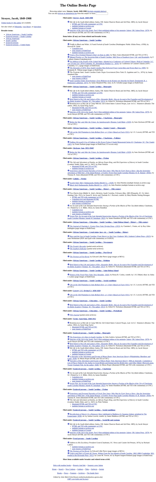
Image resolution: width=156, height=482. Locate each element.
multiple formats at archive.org (83, 26)
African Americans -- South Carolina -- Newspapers (93, 242)
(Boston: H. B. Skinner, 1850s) (109, 172)
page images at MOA (79, 78)
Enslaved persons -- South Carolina (18, 36)
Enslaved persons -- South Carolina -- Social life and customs (96, 420)
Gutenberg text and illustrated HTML (85, 199)
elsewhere (37, 27)
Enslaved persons (12, 43)
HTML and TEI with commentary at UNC (87, 24)
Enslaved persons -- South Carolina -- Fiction (90, 389)
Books (59, 473)
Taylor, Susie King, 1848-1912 (84, 319)
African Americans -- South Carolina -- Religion (91, 261)
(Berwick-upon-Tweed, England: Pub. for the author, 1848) (110, 363)
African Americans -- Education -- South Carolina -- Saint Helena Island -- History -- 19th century (110, 222)
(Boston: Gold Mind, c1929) (100, 122)
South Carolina (11, 41)
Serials (101, 469)
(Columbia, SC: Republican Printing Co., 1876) (110, 63)
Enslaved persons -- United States (18, 45)
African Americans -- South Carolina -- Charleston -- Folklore (97, 138)
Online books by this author (11, 23)
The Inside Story (93, 473)
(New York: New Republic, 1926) (89, 275)
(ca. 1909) (108, 68)
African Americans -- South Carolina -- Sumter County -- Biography (99, 128)
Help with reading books (62, 465)
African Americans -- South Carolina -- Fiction (91, 158)
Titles (87, 469)
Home (54, 469)
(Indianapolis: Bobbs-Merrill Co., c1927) (89, 185)
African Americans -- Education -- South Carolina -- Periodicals (97, 311)
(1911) (100, 132)
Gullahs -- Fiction (79, 179)
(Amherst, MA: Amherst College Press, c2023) (110, 236)
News (66, 473)
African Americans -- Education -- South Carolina (92, 301)
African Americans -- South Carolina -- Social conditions (94, 281)
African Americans (12, 39)
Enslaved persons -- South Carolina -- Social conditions (94, 410)
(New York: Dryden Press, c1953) (95, 226)
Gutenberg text (77, 48)
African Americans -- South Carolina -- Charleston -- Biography (97, 118)
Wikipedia (18, 27)
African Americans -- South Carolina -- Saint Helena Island (96, 271)
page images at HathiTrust (81, 51)
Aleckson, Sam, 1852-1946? (83, 148)
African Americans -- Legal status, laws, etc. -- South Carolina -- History (100, 232)
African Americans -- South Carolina (19, 34)
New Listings (70, 469)
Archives (81, 473)
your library (27, 27)
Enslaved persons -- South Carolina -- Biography (92, 333)
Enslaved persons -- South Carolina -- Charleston (92, 369)
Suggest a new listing (95, 465)
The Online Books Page (78, 5)
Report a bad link (79, 465)
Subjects (94, 469)
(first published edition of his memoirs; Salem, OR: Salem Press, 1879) (109, 30)
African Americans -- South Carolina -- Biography (92, 87)
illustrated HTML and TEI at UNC (84, 108)
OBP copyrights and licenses (77, 479)
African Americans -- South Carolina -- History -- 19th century (97, 189)
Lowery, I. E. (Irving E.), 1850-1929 (86, 291)
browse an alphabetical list (67, 13)
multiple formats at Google (81, 28)
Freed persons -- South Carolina (85, 439)
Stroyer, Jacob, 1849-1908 (83, 18)
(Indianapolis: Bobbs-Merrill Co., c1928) (92, 183)
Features (73, 473)
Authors (80, 469)
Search (61, 469)
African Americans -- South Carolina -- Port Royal (92, 253)
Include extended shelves (97, 11)
